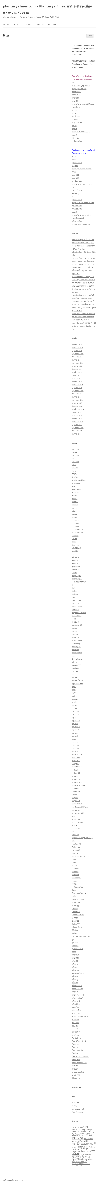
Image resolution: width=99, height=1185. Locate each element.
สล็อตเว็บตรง (76, 92)
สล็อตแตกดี (76, 1001)
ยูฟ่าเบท (75, 942)
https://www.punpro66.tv (81, 215)
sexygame (76, 810)
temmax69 (76, 850)
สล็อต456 (75, 958)
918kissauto (76, 483)
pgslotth (75, 736)
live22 (74, 196)
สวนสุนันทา (76, 1007)
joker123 (75, 82)
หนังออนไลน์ (76, 1010)
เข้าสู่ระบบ (75, 1103)
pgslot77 (75, 717)
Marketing (76, 643)
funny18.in (76, 563)
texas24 (75, 853)
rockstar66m (76, 773)
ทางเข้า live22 (77, 902)
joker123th (76, 603)
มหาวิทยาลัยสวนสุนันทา (81, 936)
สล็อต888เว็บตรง (78, 973)
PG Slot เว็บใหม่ (77, 680)
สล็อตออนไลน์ (77, 221)
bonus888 (75, 523)
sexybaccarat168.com (80, 807)
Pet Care (75, 671)
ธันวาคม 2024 (77, 406)
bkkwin (74, 514)
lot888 (74, 628)
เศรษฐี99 (75, 1066)
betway (74, 508)
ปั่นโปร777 (76, 924)
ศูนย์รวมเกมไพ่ (77, 949)
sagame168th (77, 782)
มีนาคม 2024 (76, 434)
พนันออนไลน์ (77, 927)
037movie (75, 449)
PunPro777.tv (77, 754)
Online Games (77, 659)
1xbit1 (74, 471)
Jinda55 (75, 1133)
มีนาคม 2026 (76, 360)
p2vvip (74, 662)
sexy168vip (76, 801)
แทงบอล (75, 1069)
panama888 (76, 665)
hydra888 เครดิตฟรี (79, 582)
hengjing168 (76, 576)
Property (75, 742)
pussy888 (75, 175)
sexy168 (75, 797)
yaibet (74, 881)
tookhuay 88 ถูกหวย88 (80, 856)
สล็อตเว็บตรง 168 (78, 995)
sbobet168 (76, 791)
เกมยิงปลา (75, 1022)
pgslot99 (75, 723)
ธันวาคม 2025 (77, 369)
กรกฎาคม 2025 (77, 384)
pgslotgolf (75, 733)
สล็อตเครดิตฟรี (77, 989)
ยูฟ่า (73, 939)
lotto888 (75, 634)
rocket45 (75, 770)
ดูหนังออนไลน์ (77, 141)
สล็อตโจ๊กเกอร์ (77, 1004)
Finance (75, 554)
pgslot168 (75, 711)
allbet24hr (76, 492)
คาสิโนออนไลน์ (77, 887)
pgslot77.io (76, 720)
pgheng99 (75, 699)
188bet (74, 458)
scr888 (74, 794)
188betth (75, 138)
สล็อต (74, 952)
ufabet (92, 1147)
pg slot (74, 129)
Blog (16, 24)
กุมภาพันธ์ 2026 (77, 363)
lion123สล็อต (76, 616)
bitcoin (74, 511)
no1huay (75, 650)
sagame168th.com (79, 785)
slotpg (74, 113)
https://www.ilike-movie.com (83, 203)
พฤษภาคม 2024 (78, 428)
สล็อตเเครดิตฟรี (77, 998)
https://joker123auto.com (82, 169)
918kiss (74, 156)
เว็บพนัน (75, 1047)
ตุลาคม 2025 (76, 375)
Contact (27, 24)
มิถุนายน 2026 (77, 350)
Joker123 (75, 597)
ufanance (75, 875)
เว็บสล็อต (75, 1053)
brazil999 (75, 526)
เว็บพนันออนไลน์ (78, 1050)
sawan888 (75, 788)
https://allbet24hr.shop (81, 132)
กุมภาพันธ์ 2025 (77, 400)
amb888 (75, 502)
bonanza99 (76, 520)
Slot (73, 816)
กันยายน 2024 (77, 415)
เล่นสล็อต (75, 1035)
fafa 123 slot (76, 548)
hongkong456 (77, 579)
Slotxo (74, 825)
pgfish (74, 696)
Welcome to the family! (46, 24)
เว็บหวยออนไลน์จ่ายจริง (80, 1056)
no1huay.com (77, 653)
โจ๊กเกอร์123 (76, 1078)
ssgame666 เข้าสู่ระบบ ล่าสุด (82, 838)
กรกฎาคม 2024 (77, 421)
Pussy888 (75, 764)
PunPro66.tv (76, 748)
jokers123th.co (77, 606)
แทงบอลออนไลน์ (78, 1072)
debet (74, 542)
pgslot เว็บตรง (77, 190)
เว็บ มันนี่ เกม (76, 1038)
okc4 (73, 656)
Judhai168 (75, 609)
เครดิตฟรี (75, 1029)
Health (74, 572)
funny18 (75, 560)
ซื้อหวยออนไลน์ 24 (79, 893)
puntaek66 (76, 757)
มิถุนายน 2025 (77, 387)
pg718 (74, 686)
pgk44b (74, 705)
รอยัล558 (75, 945)
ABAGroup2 (76, 489)
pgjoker (75, 702)
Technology (76, 847)
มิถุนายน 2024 (77, 424)
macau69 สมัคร (77, 640)
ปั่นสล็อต (75, 918)
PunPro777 (76, 751)
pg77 (74, 187)
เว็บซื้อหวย (76, 1044)
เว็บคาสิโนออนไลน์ (79, 1041)
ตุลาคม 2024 (76, 412)
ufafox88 (75, 871)
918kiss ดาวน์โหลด (79, 480)
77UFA (74, 474)
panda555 (75, 668)
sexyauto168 (77, 804)
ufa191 (74, 865)
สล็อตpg (75, 979)
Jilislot (74, 588)
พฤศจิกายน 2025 (78, 372)
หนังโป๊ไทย (76, 116)
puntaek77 (76, 760)
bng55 (74, 517)
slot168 (79, 1145)
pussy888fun (77, 767)
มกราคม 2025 (77, 403)
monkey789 (76, 646)
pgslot (74, 125)
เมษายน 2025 (77, 394)
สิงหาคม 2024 (77, 418)
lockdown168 (77, 625)
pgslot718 (75, 714)
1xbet (74, 465)
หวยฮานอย (76, 1013)
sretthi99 (75, 834)
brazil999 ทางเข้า (78, 529)
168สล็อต (75, 455)
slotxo (74, 110)
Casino (74, 539)
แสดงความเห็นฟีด (78, 1109)
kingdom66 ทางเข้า (79, 613)
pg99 (74, 693)
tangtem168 (76, 844)
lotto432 (75, 631)
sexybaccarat (77, 181)
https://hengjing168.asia (81, 85)
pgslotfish (75, 730)
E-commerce (76, 545)
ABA (73, 486)
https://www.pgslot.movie (82, 184)
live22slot (75, 622)
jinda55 (74, 591)
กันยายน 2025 (77, 378)
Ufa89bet (75, 868)
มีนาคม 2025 (76, 397)
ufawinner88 (76, 878)
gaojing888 (76, 566)
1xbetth (75, 119)
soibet (74, 831)
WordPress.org (77, 1112)
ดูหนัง (74, 172)
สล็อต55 (75, 961)
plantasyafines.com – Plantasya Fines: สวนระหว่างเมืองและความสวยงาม (47, 9)
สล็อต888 (75, 98)
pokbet (74, 739)
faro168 (75, 551)
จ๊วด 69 (74, 890)
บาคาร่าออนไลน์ (78, 218)
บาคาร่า (75, 908)
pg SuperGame (77, 683)
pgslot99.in (76, 727)
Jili (72, 585)
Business (75, 535)
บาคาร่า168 (76, 107)
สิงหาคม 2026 (77, 344)
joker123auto (77, 600)
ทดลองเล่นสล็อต (78, 899)
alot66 (74, 495)
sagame (75, 166)
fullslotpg (75, 193)
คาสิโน (74, 884)
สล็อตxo (75, 982)
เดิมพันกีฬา (76, 1032)
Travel (74, 859)
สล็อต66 (75, 964)
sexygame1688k (78, 813)
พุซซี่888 (75, 933)
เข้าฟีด (74, 1106)
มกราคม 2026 (77, 366)
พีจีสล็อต (75, 930)
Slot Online (76, 819)
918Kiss (74, 477)
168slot (74, 452)
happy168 (75, 569)
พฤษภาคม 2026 (78, 354)
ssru (73, 841)
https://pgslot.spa (78, 122)
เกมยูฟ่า (75, 1026)
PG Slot (74, 677)
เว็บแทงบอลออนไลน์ (79, 1063)
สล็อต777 (75, 967)
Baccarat (75, 505)
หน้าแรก (6, 24)
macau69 (75, 637)
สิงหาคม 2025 (77, 381)
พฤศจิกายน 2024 (78, 409)
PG (73, 674)
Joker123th (76, 1135)
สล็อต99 (75, 101)
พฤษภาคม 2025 (78, 391)
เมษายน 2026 (77, 357)
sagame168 (76, 779)
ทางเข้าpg (75, 905)
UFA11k (75, 862)
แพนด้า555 (76, 1075)
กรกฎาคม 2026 (77, 347)
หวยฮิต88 (75, 1019)
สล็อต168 (75, 955)
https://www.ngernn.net (81, 224)
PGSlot (74, 708)
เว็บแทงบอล (76, 1059)
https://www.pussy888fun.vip (83, 104)
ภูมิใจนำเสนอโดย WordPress (13, 1180)
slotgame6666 (77, 822)
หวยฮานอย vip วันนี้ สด (80, 1016)
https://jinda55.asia (79, 88)
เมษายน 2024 (77, 431)
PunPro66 (75, 745)
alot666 (74, 498)
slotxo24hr (76, 828)
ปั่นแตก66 (75, 921)
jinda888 (75, 594)
